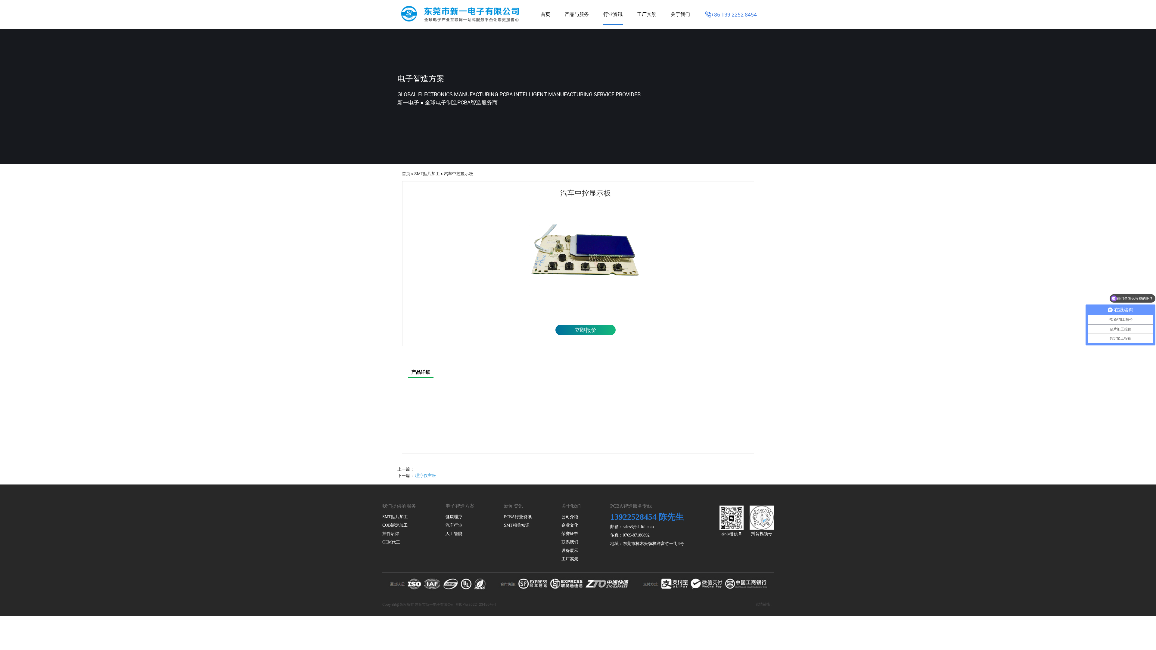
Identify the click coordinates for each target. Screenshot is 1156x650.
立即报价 (585, 329)
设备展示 (569, 550)
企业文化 (569, 525)
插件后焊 (390, 533)
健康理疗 (454, 517)
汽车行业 (454, 525)
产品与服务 (577, 14)
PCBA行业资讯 (518, 517)
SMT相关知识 (517, 525)
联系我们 (569, 542)
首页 (545, 14)
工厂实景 (646, 14)
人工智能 (454, 533)
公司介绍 (569, 517)
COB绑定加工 (395, 525)
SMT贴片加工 (427, 173)
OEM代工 (391, 542)
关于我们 (680, 14)
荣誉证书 (569, 533)
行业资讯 (613, 14)
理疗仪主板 (425, 475)
